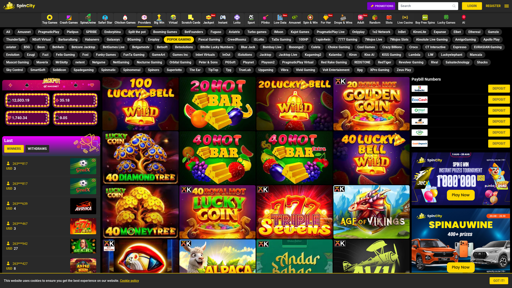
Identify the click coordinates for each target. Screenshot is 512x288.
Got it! (498, 281)
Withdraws (37, 149)
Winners (14, 149)
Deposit (499, 88)
